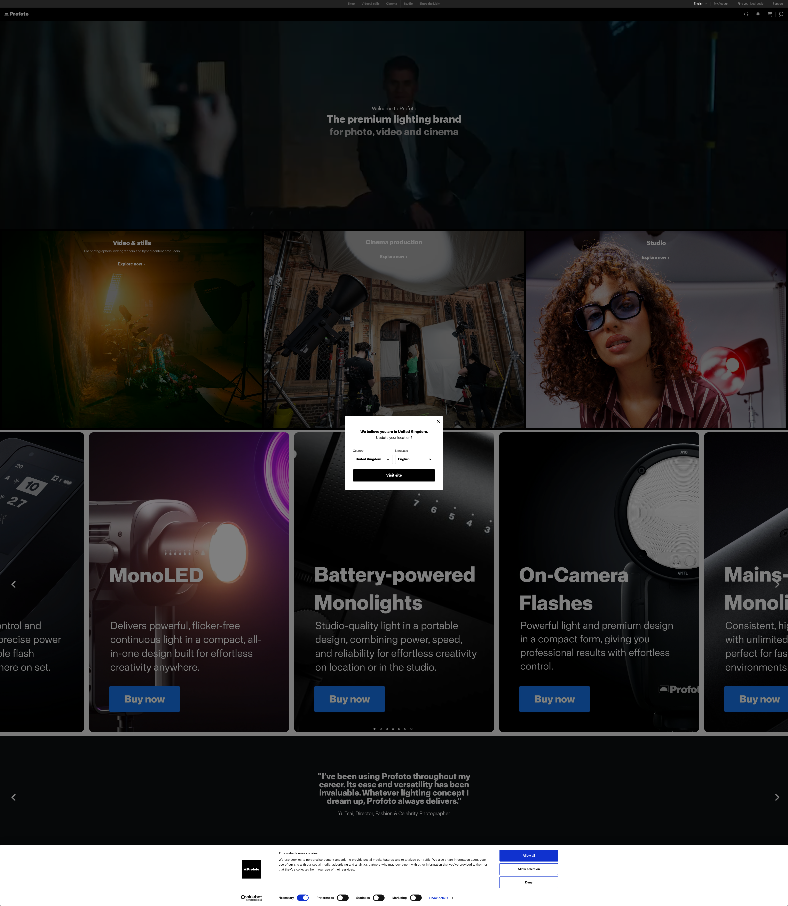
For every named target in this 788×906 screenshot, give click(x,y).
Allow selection (529, 869)
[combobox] (373, 459)
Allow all (529, 855)
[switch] (343, 898)
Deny (529, 882)
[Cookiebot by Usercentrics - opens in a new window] (251, 898)
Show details (438, 898)
